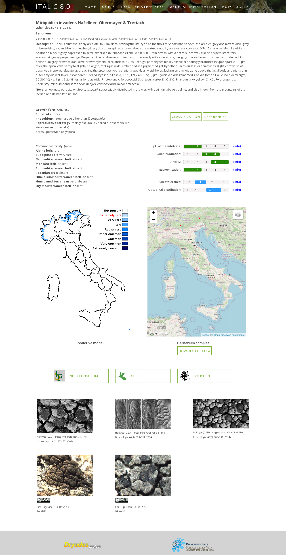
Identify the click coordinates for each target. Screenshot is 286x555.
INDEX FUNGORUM (83, 376)
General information (193, 6)
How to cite (235, 6)
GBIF (134, 376)
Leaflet (205, 335)
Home (90, 6)
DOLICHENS (202, 376)
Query (108, 6)
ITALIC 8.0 (53, 6)
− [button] (153, 219)
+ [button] (153, 213)
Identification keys (142, 6)
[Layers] (238, 214)
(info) (68, 146)
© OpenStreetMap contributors (228, 335)
